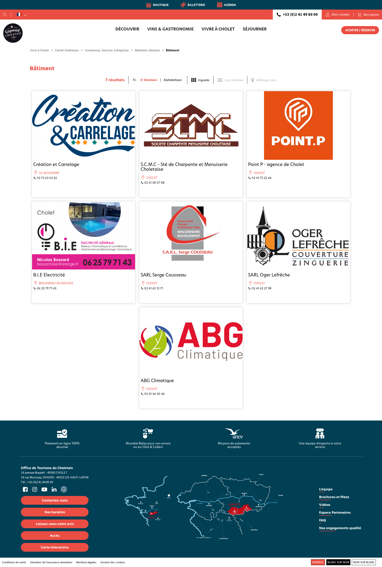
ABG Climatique (157, 380)
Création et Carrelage (56, 164)
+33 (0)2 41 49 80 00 (300, 14)
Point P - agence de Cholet (276, 164)
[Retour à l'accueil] (13, 32)
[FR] (21, 14)
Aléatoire (150, 80)
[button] (368, 15)
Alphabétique (173, 80)
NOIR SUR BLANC (364, 562)
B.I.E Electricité (49, 275)
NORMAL (318, 562)
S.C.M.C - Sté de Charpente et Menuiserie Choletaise (184, 166)
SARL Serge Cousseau (163, 275)
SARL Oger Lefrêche (269, 275)
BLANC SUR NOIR (338, 562)
